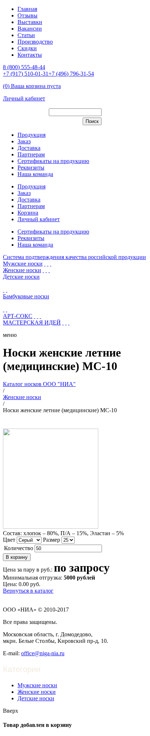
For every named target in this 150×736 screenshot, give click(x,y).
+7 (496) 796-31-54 (71, 74)
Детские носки (21, 277)
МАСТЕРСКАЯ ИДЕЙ (32, 322)
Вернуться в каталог (28, 591)
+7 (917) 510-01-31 (25, 74)
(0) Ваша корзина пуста (32, 86)
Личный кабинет (24, 98)
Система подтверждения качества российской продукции (74, 257)
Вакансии (29, 28)
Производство (35, 42)
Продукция (31, 135)
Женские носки (22, 270)
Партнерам (31, 154)
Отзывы (27, 15)
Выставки (29, 22)
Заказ (24, 141)
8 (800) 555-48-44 (24, 67)
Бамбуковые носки (26, 296)
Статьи (26, 35)
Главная (27, 9)
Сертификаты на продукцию (53, 161)
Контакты (29, 55)
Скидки (27, 48)
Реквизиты (30, 167)
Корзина (27, 213)
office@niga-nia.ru (42, 653)
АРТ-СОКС (17, 316)
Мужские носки (23, 263)
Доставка (28, 148)
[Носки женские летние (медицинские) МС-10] (50, 527)
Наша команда (35, 174)
